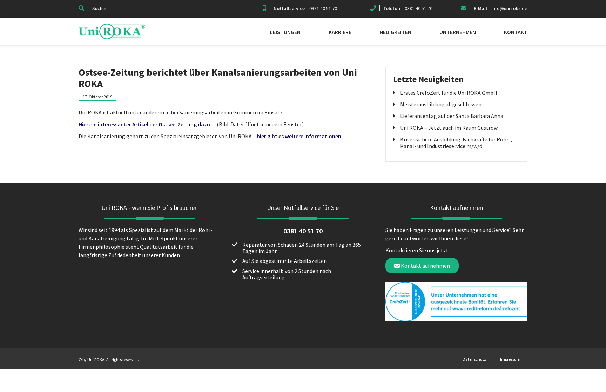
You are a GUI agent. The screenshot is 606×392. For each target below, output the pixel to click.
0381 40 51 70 (323, 8)
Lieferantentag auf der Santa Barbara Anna (451, 115)
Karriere (340, 31)
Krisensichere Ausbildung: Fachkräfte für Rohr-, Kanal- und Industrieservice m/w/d (456, 142)
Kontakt (515, 31)
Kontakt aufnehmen (425, 265)
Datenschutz (474, 359)
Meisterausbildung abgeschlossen (441, 104)
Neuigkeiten (395, 31)
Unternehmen (457, 31)
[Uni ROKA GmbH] (112, 37)
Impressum (510, 359)
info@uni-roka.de (509, 8)
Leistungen (285, 31)
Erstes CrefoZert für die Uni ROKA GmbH (448, 92)
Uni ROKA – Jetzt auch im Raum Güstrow (449, 127)
